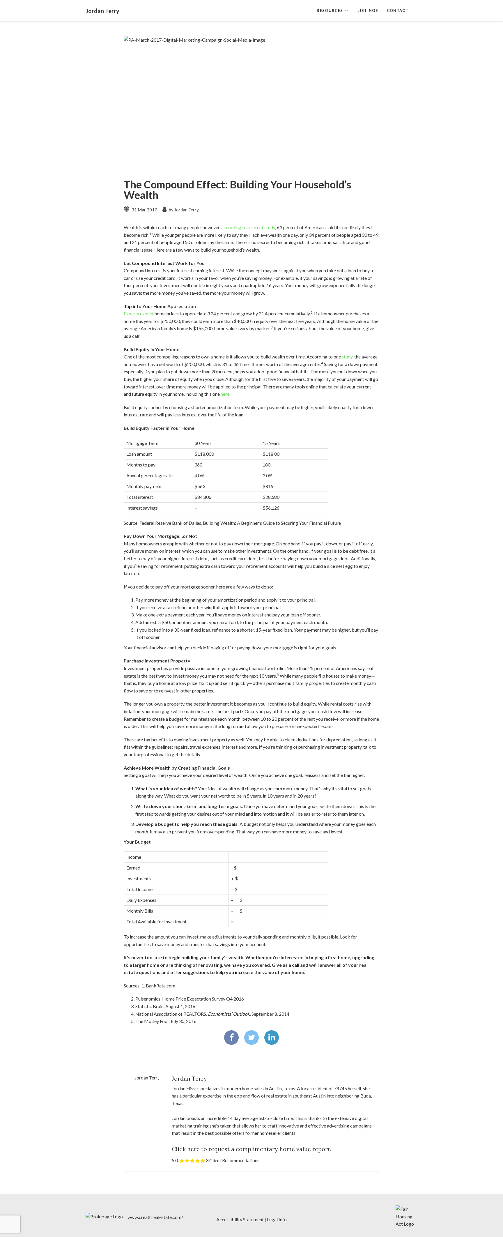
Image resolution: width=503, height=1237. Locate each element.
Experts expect (139, 313)
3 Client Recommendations (232, 1160)
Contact (397, 10)
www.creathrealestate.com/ (155, 1217)
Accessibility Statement (240, 1219)
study (347, 356)
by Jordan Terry (183, 209)
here (225, 394)
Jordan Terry (102, 11)
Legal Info (277, 1219)
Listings (367, 10)
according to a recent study (248, 227)
